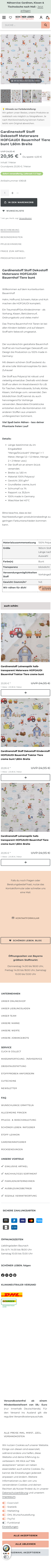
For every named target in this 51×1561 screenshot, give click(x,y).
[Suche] (45, 25)
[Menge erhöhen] (12, 193)
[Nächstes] (48, 59)
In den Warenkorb (21, 202)
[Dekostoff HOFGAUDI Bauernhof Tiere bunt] (8, 96)
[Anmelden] (41, 17)
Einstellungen (10, 1526)
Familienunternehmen (20, 1181)
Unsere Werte (10, 1030)
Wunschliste (15, 211)
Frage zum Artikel (13, 251)
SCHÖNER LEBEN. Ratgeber (18, 1127)
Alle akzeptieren (26, 1535)
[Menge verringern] (17, 193)
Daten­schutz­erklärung (15, 1492)
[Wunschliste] (10, 17)
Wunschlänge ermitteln (17, 1105)
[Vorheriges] (3, 59)
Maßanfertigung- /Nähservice (21, 1059)
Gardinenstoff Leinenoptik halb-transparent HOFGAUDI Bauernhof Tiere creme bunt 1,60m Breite (24, 840)
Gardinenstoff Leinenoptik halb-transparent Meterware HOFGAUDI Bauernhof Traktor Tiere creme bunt (22, 670)
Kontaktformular (27, 918)
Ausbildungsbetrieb (18, 1188)
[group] (25, 637)
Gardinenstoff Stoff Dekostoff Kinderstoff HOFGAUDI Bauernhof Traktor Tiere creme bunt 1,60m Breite (25, 755)
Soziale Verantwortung (21, 1196)
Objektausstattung (13, 1066)
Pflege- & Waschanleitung (18, 1120)
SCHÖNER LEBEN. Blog (27, 940)
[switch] (6, 1556)
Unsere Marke (10, 1023)
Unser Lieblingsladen (15, 1008)
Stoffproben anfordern (17, 1073)
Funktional (13, 1522)
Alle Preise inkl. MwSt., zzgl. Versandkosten (23, 1435)
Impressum (8, 1496)
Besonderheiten (12, 237)
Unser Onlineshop (13, 1001)
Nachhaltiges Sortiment (21, 1173)
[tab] (10, 230)
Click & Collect (11, 1051)
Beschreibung (10, 230)
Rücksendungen (12, 1149)
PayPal (11, 1518)
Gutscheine (8, 1081)
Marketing (13, 1510)
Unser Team (8, 1016)
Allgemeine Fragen (14, 1112)
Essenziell (12, 1503)
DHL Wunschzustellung (21, 1514)
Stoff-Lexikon (10, 1134)
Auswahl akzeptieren (25, 1552)
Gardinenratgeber (13, 1142)
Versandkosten (25, 218)
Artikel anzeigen (25, 692)
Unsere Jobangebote (15, 1038)
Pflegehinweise (11, 244)
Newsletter (9, 1088)
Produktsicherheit (13, 258)
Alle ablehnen (25, 1544)
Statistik (12, 1507)
